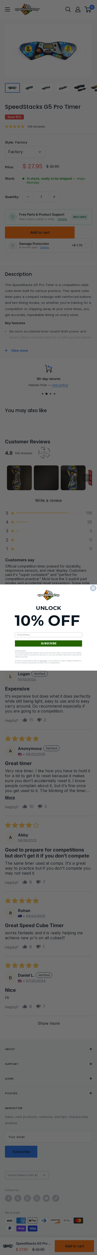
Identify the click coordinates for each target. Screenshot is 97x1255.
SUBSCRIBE (48, 643)
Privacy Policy (43, 660)
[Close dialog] (93, 588)
